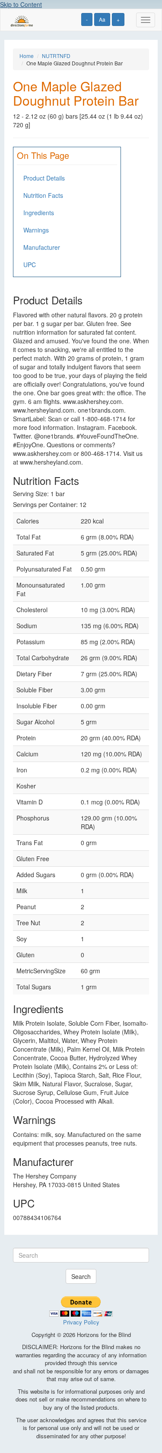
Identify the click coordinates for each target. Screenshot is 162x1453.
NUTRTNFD (56, 55)
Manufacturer (41, 247)
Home (26, 55)
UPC (29, 264)
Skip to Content (21, 4)
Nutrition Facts (43, 195)
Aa (102, 19)
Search (81, 1276)
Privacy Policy (81, 1322)
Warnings (36, 230)
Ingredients (38, 212)
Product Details (44, 178)
